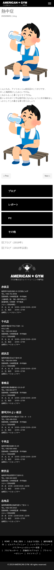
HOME (7, 541)
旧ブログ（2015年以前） (15, 247)
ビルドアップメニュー (17, 544)
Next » (47, 176)
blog (15, 16)
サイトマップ (32, 553)
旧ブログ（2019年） (12, 242)
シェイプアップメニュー (40, 544)
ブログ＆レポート (11, 550)
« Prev (6, 176)
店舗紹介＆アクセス (31, 550)
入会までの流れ (33, 541)
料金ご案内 (18, 541)
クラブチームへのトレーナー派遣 (25, 547)
